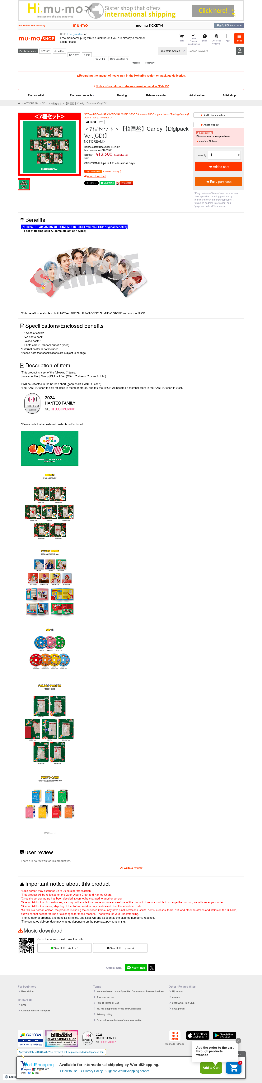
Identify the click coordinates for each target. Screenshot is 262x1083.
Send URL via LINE (66, 948)
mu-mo (176, 997)
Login (63, 42)
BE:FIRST (74, 54)
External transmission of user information (119, 1020)
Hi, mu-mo (177, 991)
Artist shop (229, 95)
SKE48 (87, 54)
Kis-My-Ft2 (100, 58)
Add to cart (221, 166)
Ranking (122, 95)
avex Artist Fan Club (183, 1003)
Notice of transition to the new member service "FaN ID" (132, 86)
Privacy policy (104, 1014)
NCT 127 (45, 51)
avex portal (178, 1008)
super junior (150, 62)
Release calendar (156, 95)
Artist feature (196, 95)
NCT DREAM (31, 103)
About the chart (96, 176)
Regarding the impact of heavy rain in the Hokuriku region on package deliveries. (132, 75)
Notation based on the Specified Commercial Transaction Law (130, 991)
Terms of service (106, 997)
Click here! (103, 38)
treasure (136, 62)
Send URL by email (122, 948)
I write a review (132, 868)
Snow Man (59, 51)
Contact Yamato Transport (35, 1010)
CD (43, 103)
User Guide (27, 991)
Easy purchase (221, 181)
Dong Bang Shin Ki (119, 58)
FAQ (23, 1004)
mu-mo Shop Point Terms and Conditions (119, 1008)
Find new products (81, 95)
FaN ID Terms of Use (108, 1003)
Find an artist (36, 95)
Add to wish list (211, 124)
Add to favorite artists (214, 115)
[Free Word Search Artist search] (172, 51)
